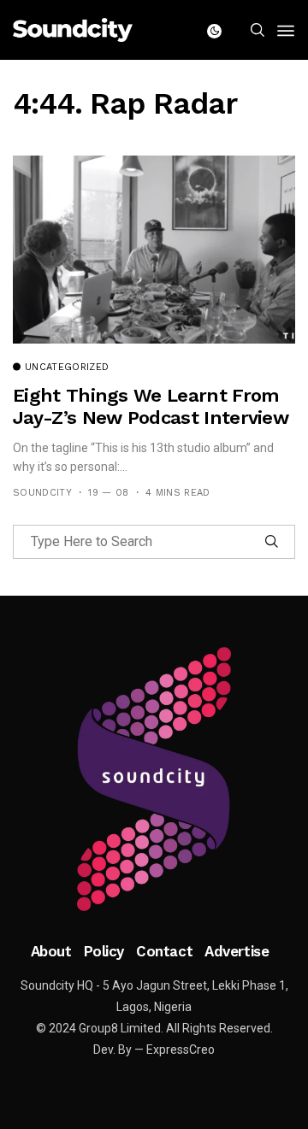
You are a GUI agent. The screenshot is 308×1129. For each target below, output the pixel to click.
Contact (164, 951)
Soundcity (42, 492)
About (51, 951)
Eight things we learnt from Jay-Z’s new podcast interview (150, 406)
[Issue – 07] (154, 779)
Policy (104, 951)
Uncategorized (67, 367)
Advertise (236, 951)
